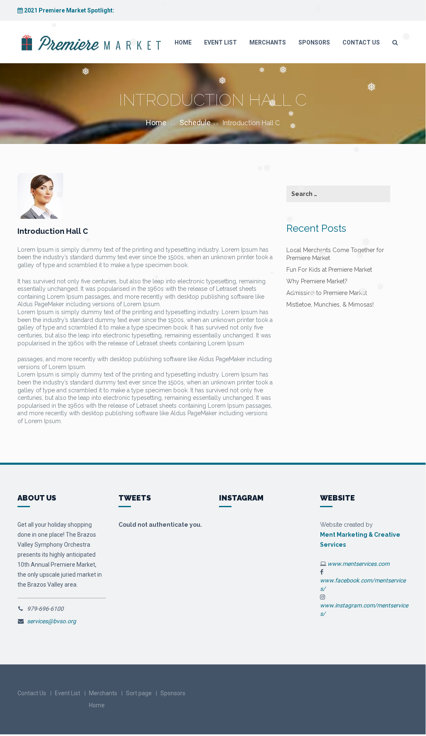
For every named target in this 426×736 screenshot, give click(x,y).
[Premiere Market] (90, 42)
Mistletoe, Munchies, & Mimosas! (330, 304)
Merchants (267, 42)
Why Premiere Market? (316, 281)
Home (183, 42)
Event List (220, 42)
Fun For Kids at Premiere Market (329, 269)
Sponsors (314, 42)
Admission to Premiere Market (326, 293)
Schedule (195, 122)
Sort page (139, 693)
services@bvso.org (51, 621)
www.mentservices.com (358, 563)
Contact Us (361, 42)
